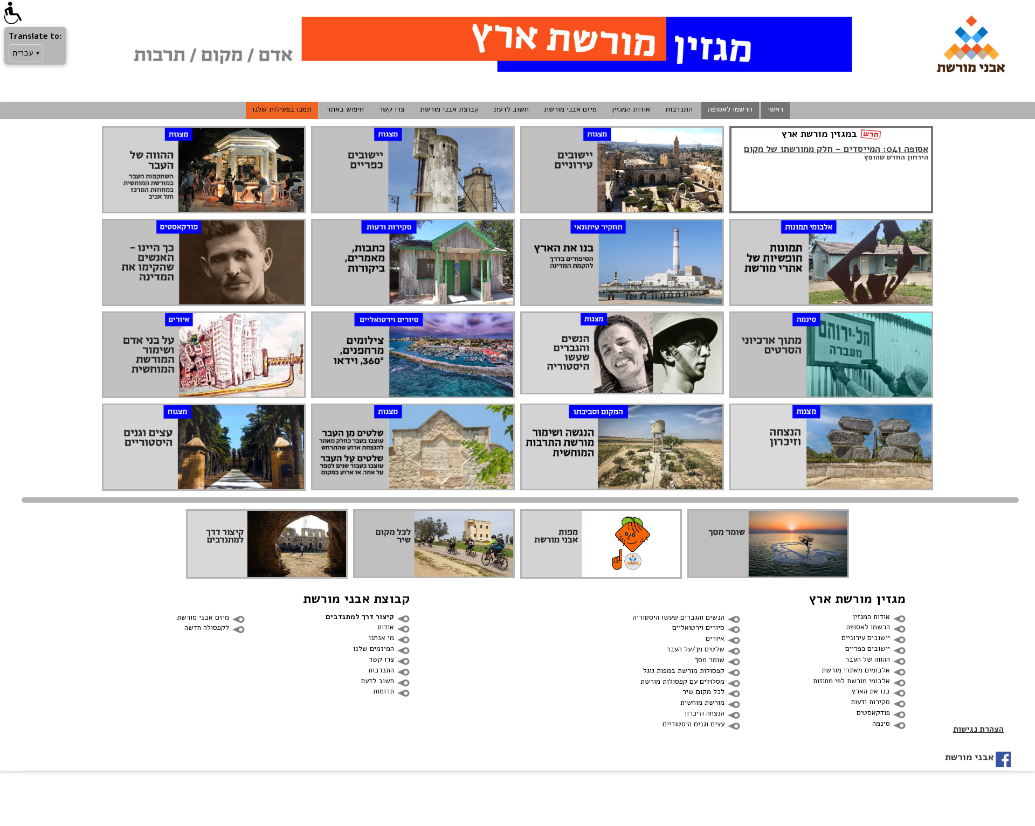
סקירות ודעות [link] (870, 702)
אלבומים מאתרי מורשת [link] (856, 670)
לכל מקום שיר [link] (703, 691)
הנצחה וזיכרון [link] (704, 713)
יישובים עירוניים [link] (865, 638)
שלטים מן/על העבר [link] (695, 649)
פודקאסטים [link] (873, 712)
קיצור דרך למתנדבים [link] (360, 617)
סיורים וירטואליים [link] (698, 627)
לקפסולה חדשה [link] (206, 627)
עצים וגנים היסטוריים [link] (693, 724)
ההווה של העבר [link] (867, 659)
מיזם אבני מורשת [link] (570, 109)
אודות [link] (385, 627)
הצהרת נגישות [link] (978, 729)
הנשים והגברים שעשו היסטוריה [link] (678, 617)
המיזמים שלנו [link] (373, 648)
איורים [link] (715, 638)
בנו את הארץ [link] (871, 691)
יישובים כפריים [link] (867, 648)
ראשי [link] (775, 109)
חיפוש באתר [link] (345, 109)
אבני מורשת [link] (969, 757)
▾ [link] (37, 53)
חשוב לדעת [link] (511, 109)
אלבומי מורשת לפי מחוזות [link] (851, 681)
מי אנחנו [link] (381, 638)
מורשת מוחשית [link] (702, 702)
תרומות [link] (383, 691)
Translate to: (35, 36)
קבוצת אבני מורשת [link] (449, 109)
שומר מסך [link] (709, 660)
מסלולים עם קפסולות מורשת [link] (682, 681)
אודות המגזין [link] (631, 109)
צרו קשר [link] (392, 109)
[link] (13, 13)
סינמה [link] (881, 723)
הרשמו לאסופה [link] (730, 109)
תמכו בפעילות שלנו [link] (282, 109)
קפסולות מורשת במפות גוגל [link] (683, 670)
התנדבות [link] (679, 109)
